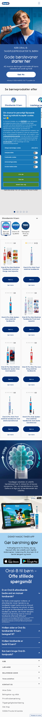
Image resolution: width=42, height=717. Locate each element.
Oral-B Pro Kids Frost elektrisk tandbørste (31, 268)
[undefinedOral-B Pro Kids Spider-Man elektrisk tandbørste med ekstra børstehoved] (31, 405)
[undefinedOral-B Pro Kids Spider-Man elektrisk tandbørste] (10, 305)
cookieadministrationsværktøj (11, 136)
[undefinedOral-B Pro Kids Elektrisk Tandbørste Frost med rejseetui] (31, 305)
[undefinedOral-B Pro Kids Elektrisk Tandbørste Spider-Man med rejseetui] (10, 355)
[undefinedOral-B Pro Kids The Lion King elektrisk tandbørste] (31, 355)
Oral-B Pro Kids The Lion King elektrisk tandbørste (31, 369)
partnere (23, 121)
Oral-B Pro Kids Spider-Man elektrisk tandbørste (11, 319)
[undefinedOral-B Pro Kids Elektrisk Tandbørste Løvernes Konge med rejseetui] (10, 256)
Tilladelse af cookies (36, 715)
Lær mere (10, 285)
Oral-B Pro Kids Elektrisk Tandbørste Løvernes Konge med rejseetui (10, 269)
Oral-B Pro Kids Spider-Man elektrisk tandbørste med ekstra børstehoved (32, 420)
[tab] (6, 230)
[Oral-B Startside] (5, 3)
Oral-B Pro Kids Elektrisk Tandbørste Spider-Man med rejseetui (10, 369)
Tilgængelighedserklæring (13, 703)
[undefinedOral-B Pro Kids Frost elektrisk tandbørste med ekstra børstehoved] (10, 405)
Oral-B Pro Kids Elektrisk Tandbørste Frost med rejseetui (31, 319)
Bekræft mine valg (21, 184)
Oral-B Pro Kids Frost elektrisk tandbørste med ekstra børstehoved (10, 419)
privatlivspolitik (7, 141)
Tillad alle (21, 179)
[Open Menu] (39, 3)
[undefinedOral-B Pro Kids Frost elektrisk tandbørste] (31, 256)
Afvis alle (21, 174)
